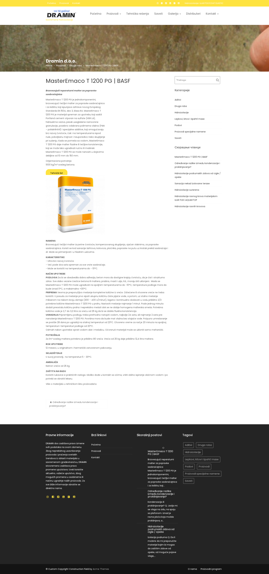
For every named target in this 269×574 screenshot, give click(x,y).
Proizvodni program (211, 569)
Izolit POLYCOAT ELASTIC (211, 3)
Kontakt (76, 3)
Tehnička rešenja (137, 14)
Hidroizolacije (182, 112)
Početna (51, 3)
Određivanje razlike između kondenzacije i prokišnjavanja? (73, 404)
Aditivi (178, 99)
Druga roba (181, 106)
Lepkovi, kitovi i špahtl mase (190, 118)
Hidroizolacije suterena (187, 189)
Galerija (173, 14)
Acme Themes (101, 569)
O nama (192, 569)
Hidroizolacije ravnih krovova (190, 206)
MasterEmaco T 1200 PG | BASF (191, 156)
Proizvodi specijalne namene (190, 131)
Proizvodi (64, 3)
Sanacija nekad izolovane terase (192, 183)
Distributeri (193, 14)
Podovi (178, 125)
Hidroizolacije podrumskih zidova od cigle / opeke (161, 529)
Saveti (158, 14)
